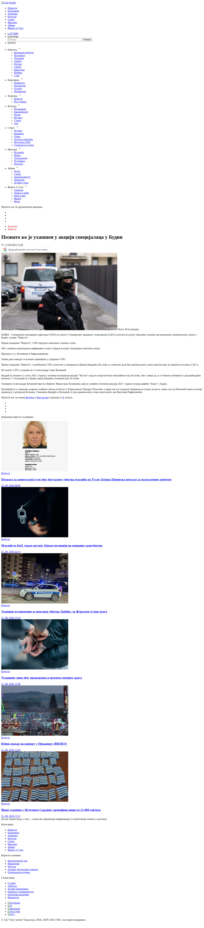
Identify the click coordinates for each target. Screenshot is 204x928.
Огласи (18, 88)
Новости (12, 8)
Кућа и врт (20, 195)
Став (16, 75)
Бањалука (19, 69)
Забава (11, 25)
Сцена (17, 174)
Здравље (18, 190)
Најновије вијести (24, 52)
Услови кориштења (18, 888)
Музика (18, 117)
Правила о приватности (21, 891)
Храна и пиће (21, 193)
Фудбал (18, 130)
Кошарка (19, 133)
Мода (17, 201)
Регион (18, 64)
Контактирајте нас (18, 860)
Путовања (19, 161)
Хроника (12, 13)
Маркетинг (14, 863)
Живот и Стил (15, 28)
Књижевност (21, 112)
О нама (11, 883)
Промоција (20, 91)
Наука (17, 155)
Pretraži (87, 39)
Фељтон (18, 164)
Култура (12, 16)
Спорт (11, 19)
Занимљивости (22, 177)
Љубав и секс (21, 182)
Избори (18, 72)
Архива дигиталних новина (23, 869)
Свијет (17, 67)
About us (12, 886)
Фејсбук (30, 397)
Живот (17, 198)
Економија (13, 11)
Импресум (13, 897)
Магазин (12, 22)
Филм (17, 114)
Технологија (20, 158)
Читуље (12, 866)
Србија (18, 61)
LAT (10, 33)
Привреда (19, 82)
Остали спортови (23, 139)
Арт (16, 123)
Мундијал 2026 (22, 142)
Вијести (18, 98)
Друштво (19, 58)
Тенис (17, 136)
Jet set (17, 171)
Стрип (17, 120)
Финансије (20, 85)
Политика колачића (18, 894)
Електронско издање (19, 872)
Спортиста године (24, 145)
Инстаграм (43, 397)
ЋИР (15, 33)
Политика (19, 55)
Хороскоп (19, 179)
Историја (19, 152)
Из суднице (20, 101)
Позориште (20, 109)
